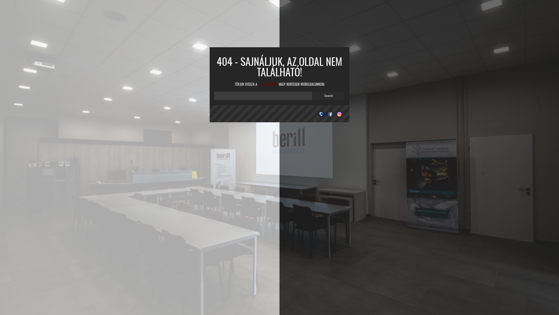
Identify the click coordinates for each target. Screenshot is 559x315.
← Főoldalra (268, 84)
